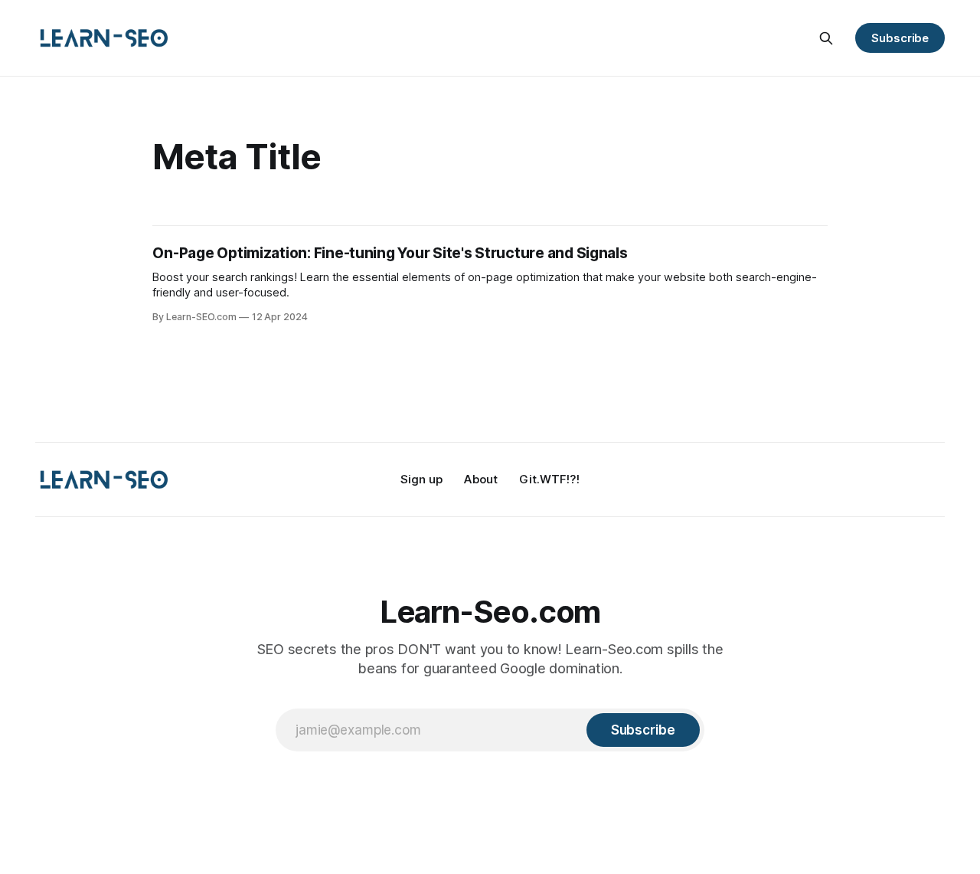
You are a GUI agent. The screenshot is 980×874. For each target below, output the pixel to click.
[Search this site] (826, 38)
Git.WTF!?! (549, 479)
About (481, 479)
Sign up (421, 479)
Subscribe (900, 38)
